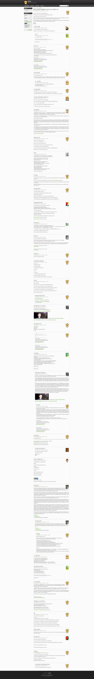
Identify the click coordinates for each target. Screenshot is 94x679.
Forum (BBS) (26, 5)
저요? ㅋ (36, 34)
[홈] (25, 2)
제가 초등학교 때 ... (37, 222)
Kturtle (42, 558)
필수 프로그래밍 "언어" (37, 323)
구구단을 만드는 (36, 353)
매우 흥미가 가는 (36, 485)
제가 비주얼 (38, 404)
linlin (36, 176)
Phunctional (36, 517)
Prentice (37, 73)
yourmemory (36, 10)
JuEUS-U (38, 82)
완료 (34, 613)
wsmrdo (37, 262)
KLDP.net (42, 5)
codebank (37, 354)
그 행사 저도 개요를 (37, 26)
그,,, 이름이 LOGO (37, 555)
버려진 (36, 90)
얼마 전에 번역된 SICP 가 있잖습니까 (39, 305)
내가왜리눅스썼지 (38, 652)
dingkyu (37, 154)
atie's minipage (36, 246)
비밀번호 (26, 18)
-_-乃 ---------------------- (39, 333)
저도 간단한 (35, 235)
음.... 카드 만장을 (38, 81)
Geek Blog (32, 5)
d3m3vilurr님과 (36, 636)
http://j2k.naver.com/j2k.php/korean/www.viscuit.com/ (42, 609)
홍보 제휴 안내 (30, 29)
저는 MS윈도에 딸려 (37, 89)
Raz (36, 47)
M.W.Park (37, 637)
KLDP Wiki (37, 5)
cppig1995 (37, 436)
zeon (37, 449)
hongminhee (37, 486)
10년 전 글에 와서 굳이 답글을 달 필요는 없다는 (42, 664)
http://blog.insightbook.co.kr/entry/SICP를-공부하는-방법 (42, 311)
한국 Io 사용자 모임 (37, 516)
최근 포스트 (26, 10)
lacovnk (37, 27)
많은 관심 (35, 280)
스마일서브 (49, 673)
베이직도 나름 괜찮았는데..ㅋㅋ (39, 459)
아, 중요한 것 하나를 (38, 520)
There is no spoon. (36, 217)
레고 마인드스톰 (36, 435)
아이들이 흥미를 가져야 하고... (38, 202)
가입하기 (26, 20)
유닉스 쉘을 (35, 175)
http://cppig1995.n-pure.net (38, 442)
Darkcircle (38, 35)
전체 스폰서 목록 (43, 675)
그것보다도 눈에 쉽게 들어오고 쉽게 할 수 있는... (41, 97)
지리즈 (36, 203)
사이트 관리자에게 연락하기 (49, 675)
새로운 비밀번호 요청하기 (28, 21)
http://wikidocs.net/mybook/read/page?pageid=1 (42, 301)
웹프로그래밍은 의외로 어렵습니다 (40, 372)
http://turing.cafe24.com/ (39, 298)
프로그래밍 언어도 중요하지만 (38, 566)
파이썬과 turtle (36, 253)
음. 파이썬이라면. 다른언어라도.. (39, 260)
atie (36, 237)
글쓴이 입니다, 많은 (37, 137)
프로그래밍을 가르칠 (37, 188)
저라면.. (35, 152)
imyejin (36, 307)
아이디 (26, 15)
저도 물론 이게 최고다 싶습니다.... (40, 448)
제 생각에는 (35, 651)
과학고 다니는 (36, 45)
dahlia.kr (36, 515)
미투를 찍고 (38, 533)
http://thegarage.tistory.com (38, 61)
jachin (36, 98)
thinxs (37, 665)
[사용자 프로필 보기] (67, 14)
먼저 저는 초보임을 (37, 72)
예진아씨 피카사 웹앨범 (37, 319)
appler (36, 460)
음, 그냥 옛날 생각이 (37, 581)
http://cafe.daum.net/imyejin (59, 318)
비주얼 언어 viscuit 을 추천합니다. (39, 601)
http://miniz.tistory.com (41, 597)
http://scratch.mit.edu (56, 180)
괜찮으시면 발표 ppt (37, 629)
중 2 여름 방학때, (36, 109)
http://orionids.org (41, 133)
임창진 (36, 602)
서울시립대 (49, 672)
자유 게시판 (34, 23)
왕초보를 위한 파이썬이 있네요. (40, 295)
